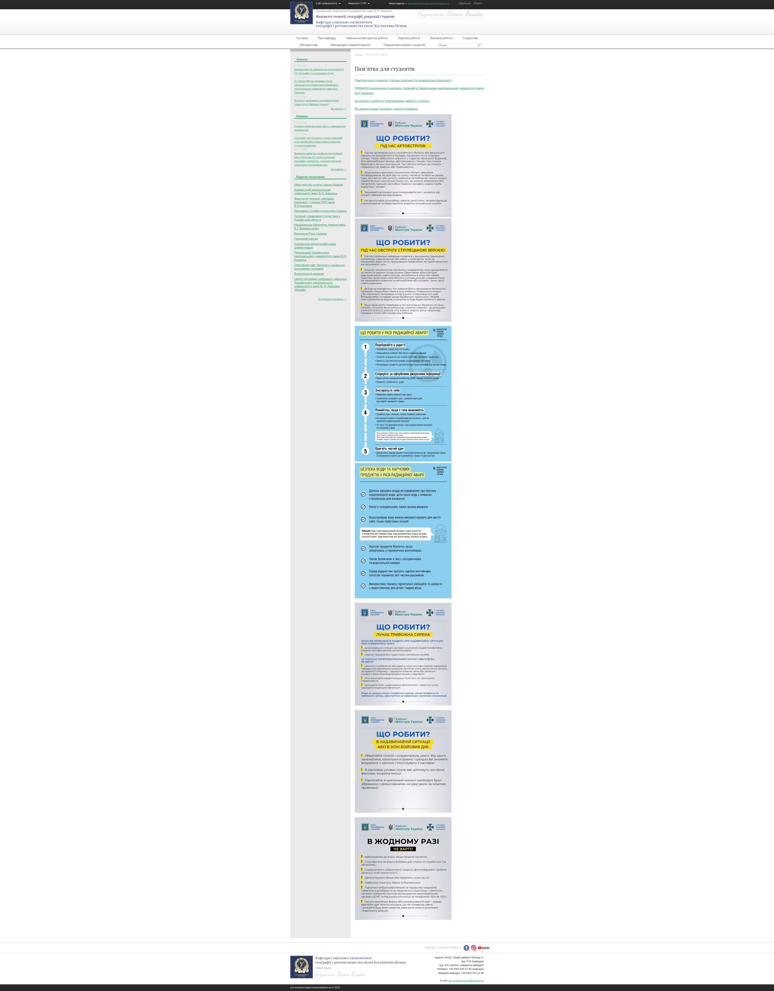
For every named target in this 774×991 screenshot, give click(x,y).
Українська (465, 3)
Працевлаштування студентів (404, 45)
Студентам (470, 38)
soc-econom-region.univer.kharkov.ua (428, 3)
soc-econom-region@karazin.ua (466, 980)
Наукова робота (409, 38)
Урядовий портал (306, 238)
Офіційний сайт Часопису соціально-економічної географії (319, 266)
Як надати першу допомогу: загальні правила (386, 108)
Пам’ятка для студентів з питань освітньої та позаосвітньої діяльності (403, 80)
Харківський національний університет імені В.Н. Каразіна (354, 10)
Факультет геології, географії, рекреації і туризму (355, 16)
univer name (323, 967)
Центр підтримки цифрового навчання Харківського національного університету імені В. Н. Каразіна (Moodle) (320, 284)
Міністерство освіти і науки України (318, 184)
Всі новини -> (338, 169)
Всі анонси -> (338, 108)
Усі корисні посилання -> (332, 299)
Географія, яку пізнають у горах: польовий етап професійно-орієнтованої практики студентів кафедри (318, 142)
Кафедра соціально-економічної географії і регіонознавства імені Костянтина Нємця (361, 24)
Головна (302, 38)
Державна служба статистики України (320, 211)
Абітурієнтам (308, 45)
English (478, 3)
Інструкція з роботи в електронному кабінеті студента (392, 101)
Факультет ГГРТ (357, 3)
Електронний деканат (309, 273)
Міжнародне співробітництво (350, 45)
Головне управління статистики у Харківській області (317, 217)
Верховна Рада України (310, 233)
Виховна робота (441, 38)
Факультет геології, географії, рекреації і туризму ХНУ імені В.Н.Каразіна (314, 202)
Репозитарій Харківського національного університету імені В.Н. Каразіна (320, 256)
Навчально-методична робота (367, 38)
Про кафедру (327, 38)
